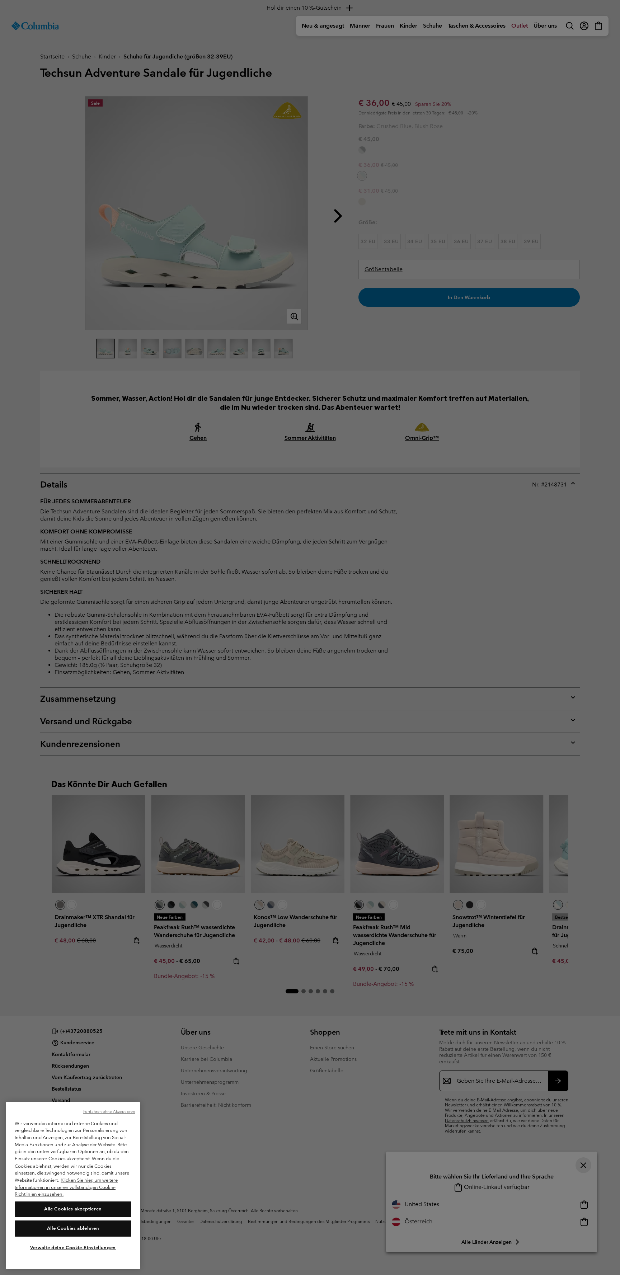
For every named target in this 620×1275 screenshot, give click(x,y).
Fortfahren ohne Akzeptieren (109, 1111)
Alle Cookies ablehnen (73, 1228)
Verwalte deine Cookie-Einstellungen (73, 1247)
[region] (73, 1185)
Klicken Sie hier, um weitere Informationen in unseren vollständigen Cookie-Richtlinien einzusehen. (66, 1187)
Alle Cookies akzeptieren (73, 1209)
